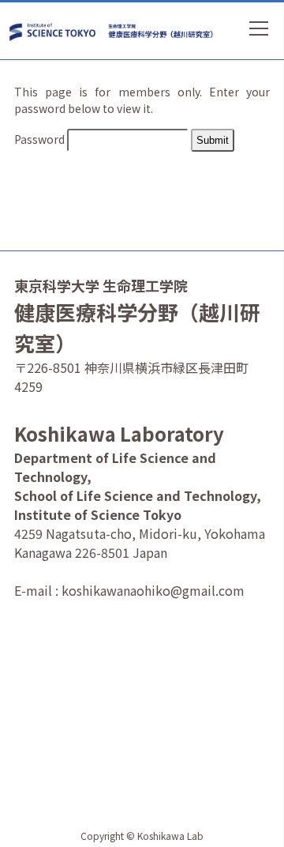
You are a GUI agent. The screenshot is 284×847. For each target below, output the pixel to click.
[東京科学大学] (58, 30)
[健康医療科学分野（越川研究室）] (163, 31)
